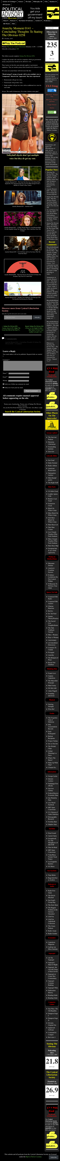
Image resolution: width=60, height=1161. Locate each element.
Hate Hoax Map (53, 546)
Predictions (47, 20)
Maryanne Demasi (51, 564)
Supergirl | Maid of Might (53, 963)
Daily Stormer (52, 463)
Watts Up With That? (53, 764)
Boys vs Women (53, 637)
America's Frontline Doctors (51, 570)
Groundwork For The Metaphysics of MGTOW (53, 841)
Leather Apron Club (53, 495)
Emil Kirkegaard (51, 732)
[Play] (13, 44)
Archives (38, 20)
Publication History (51, 991)
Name (5, 373)
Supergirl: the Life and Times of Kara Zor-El (53, 969)
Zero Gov (51, 451)
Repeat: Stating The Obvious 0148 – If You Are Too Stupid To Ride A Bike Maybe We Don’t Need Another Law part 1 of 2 (34, 329)
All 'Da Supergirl (51, 959)
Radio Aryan (52, 931)
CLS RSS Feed (52, 369)
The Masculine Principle (53, 682)
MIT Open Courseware (52, 808)
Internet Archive (50, 780)
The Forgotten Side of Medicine (52, 720)
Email (5, 377)
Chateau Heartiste (51, 607)
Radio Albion (52, 465)
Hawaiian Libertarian (51, 443)
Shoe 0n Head (52, 847)
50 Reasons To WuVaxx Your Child (52, 586)
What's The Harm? (51, 759)
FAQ (46, 1)
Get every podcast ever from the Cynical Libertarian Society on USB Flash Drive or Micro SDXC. (51, 77)
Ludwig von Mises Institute (53, 948)
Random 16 (53, 1)
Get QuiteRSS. (51, 405)
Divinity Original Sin (52, 1024)
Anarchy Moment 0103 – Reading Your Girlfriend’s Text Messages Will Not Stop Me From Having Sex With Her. (22, 298)
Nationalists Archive (52, 474)
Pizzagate (51, 652)
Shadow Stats (52, 824)
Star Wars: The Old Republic (53, 1010)
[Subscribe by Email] (52, 91)
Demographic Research (52, 818)
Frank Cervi (52, 673)
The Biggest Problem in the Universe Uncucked (53, 911)
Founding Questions (51, 694)
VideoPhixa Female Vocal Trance (52, 857)
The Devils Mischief (51, 896)
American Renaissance (52, 469)
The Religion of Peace (53, 659)
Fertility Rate (52, 822)
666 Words (6, 23)
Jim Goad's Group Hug (51, 901)
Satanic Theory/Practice (53, 617)
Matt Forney (52, 685)
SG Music (51, 866)
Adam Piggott (52, 691)
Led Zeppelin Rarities (52, 862)
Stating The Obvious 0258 (27, 56)
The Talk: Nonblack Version (51, 630)
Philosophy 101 (37, 1)
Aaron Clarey (52, 836)
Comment (6, 360)
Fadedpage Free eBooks (53, 784)
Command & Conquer (52, 1033)
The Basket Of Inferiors (26, 20)
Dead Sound (52, 833)
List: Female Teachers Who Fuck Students (52, 534)
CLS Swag (52, 86)
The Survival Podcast (52, 438)
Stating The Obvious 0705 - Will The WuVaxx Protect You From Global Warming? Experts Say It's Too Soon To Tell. (52, 202)
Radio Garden (52, 933)
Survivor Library (51, 789)
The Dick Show (53, 905)
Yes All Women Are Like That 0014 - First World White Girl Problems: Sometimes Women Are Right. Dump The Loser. (52, 215)
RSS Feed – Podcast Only (52, 95)
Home (5, 20)
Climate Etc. (52, 767)
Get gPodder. (51, 395)
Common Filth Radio (53, 598)
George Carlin (52, 776)
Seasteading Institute (52, 448)
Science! (20, 1)
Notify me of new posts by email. (13, 387)
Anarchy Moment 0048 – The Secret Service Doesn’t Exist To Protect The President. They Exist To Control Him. (22, 275)
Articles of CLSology (9, 1)
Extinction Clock (51, 504)
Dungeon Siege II (53, 1019)
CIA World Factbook (51, 804)
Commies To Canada (52, 648)
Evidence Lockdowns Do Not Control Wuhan (53, 578)
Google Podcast (52, 104)
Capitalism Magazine (51, 943)
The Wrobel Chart (52, 747)
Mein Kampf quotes (52, 479)
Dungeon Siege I (53, 1014)
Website (5, 380)
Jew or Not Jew (53, 744)
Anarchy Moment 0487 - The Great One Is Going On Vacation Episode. (52, 191)
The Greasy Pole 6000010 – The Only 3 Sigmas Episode (53, 304)
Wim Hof (51, 709)
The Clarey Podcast (51, 927)
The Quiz (28, 1)
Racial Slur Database (51, 663)
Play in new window (13, 47)
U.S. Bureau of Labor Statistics (53, 813)
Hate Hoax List (53, 525)
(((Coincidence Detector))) (53, 644)
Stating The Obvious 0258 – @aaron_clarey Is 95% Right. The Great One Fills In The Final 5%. (11, 328)
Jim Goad (51, 460)
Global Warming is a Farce (52, 753)
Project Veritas (53, 741)
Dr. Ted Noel (52, 613)
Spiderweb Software (51, 1029)
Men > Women (53, 635)
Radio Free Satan (51, 892)
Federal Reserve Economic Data (53, 794)
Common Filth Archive (53, 602)
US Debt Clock (53, 491)
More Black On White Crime (53, 514)
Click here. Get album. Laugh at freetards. (30, 408)
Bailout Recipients (51, 737)
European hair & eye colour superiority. (52, 550)
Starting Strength (51, 705)
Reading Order (53, 995)
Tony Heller (52, 875)
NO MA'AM (52, 688)
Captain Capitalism (51, 677)
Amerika (51, 655)
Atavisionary (52, 640)
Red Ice (50, 611)
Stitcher (52, 108)
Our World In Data (52, 799)
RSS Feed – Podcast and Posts (52, 100)
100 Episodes (6, 4)
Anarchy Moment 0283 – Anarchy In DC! (22, 206)
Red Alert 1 (52, 1037)
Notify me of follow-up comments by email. (16, 384)
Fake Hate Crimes (51, 528)
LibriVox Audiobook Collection (51, 921)
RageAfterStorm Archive (53, 879)
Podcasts (12, 20)
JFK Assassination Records (52, 727)
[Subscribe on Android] (52, 113)
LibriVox (51, 916)
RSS (18, 49)
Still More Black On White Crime (52, 520)
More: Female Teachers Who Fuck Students (52, 541)
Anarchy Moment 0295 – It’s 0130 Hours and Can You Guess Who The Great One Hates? (22, 252)
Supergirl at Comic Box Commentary (52, 976)
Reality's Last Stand (52, 500)
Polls (13, 23)
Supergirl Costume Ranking (51, 983)
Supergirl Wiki (53, 988)
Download (22, 47)
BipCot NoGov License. (52, 129)
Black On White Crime (52, 509)
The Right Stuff (53, 482)
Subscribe (37, 317)
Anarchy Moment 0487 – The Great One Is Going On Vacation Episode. (52, 281)
